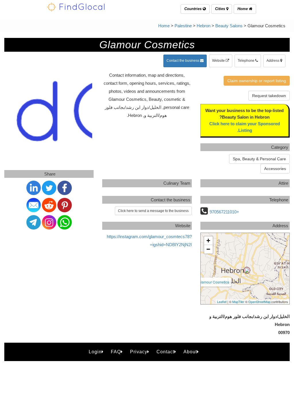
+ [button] (208, 240)
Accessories (275, 168)
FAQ (116, 351)
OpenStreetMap (259, 301)
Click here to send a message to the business (153, 211)
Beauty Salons (229, 25)
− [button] (208, 249)
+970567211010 (224, 211)
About (190, 351)
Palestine (183, 25)
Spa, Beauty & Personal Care (259, 159)
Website (219, 61)
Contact (165, 351)
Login (95, 351)
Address (273, 61)
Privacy (138, 351)
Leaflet (222, 301)
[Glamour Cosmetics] (246, 270)
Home (243, 9)
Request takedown (269, 95)
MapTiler (238, 301)
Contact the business (183, 61)
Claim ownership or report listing (256, 80)
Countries (193, 9)
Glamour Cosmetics (213, 281)
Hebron (203, 25)
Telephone (246, 61)
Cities (220, 9)
